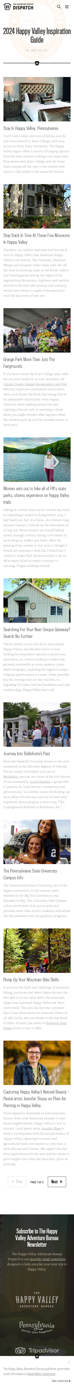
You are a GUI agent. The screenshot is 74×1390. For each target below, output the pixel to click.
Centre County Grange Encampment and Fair (35, 384)
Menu (67, 6)
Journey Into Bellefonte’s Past (26, 753)
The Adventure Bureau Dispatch (18, 6)
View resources (60, 1381)
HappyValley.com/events (41, 1374)
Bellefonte (10, 776)
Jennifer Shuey (51, 1128)
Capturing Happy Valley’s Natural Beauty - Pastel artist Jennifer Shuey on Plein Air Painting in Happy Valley (36, 1098)
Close (69, 1362)
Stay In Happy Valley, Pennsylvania (30, 128)
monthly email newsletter (47, 1259)
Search (59, 6)
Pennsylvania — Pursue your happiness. (37, 1327)
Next (54, 1181)
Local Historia (40, 781)
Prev (19, 1181)
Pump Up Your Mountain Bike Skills (31, 979)
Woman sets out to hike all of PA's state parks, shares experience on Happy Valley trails (36, 495)
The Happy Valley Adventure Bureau (37, 1299)
